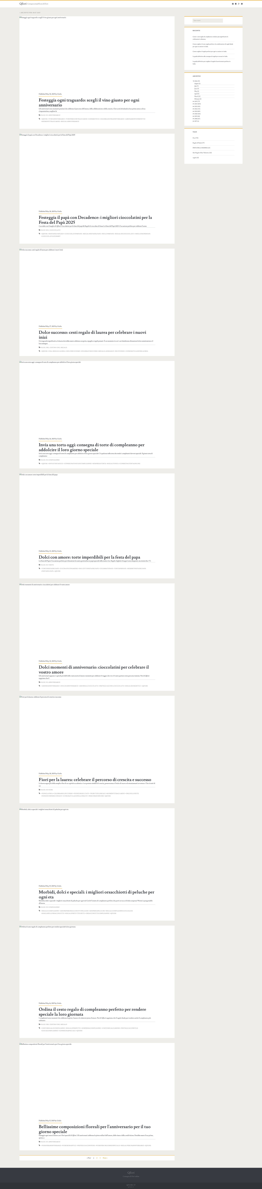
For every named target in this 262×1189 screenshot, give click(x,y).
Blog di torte (47, 565)
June (195, 88)
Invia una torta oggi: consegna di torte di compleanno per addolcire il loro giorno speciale (92, 447)
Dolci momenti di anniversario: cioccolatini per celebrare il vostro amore (94, 669)
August (196, 83)
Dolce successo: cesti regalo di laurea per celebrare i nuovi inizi (92, 335)
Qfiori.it (131, 1187)
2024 (195, 104)
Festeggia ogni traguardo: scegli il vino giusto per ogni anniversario (89, 102)
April (195, 94)
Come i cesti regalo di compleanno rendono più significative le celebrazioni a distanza (210, 38)
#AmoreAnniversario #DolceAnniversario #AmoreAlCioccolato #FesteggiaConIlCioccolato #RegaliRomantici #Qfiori (94, 686)
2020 (195, 114)
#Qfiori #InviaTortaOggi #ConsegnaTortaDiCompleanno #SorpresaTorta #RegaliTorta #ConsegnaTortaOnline (90, 463)
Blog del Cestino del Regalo (54, 347)
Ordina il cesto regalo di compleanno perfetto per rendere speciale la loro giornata (92, 1012)
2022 (195, 109)
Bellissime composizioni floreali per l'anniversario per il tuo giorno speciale (95, 1129)
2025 (195, 101)
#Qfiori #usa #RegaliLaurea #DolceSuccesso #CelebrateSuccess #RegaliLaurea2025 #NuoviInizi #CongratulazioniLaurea (94, 351)
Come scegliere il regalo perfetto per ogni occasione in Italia (209, 51)
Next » (105, 1158)
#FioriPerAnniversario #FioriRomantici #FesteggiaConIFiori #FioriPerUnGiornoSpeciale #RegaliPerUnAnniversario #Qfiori (96, 1145)
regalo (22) (196, 157)
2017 (195, 121)
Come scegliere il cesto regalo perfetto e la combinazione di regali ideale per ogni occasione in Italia (213, 45)
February (196, 99)
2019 (195, 116)
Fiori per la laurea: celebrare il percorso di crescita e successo (95, 779)
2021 (195, 111)
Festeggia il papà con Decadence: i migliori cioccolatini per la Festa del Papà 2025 (95, 220)
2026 (195, 81)
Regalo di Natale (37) (198, 143)
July (195, 86)
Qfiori (23, 3)
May (195, 91)
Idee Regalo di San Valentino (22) (202, 153)
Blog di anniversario (50, 115)
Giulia (59, 94)
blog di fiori (47, 790)
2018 (195, 119)
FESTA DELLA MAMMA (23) (201, 148)
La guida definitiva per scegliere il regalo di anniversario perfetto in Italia (211, 63)
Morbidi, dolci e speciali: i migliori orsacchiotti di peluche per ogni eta (96, 894)
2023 (195, 106)
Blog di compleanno (50, 460)
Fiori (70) (195, 138)
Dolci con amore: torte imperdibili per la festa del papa (89, 557)
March (196, 96)
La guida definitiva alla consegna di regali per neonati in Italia (210, 56)
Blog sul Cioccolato (50, 230)
